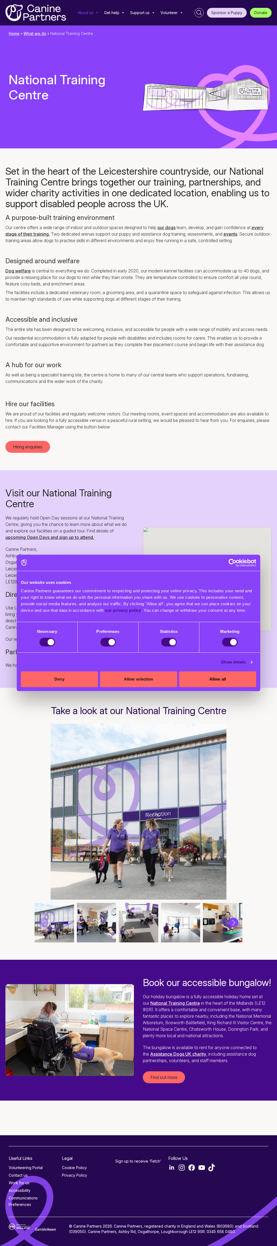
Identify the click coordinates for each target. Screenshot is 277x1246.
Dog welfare (18, 271)
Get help (111, 12)
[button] (233, 922)
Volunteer (169, 12)
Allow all (217, 679)
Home (14, 33)
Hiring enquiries (27, 447)
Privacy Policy (74, 1175)
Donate (260, 12)
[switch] (108, 642)
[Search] (199, 12)
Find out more (163, 1077)
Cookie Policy (74, 1167)
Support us (140, 12)
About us (85, 12)
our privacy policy (123, 610)
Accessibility (20, 1190)
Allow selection (138, 679)
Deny (59, 679)
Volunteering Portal (26, 1167)
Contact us (18, 1175)
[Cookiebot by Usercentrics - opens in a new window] (232, 563)
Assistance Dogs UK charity (178, 1054)
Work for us (19, 1182)
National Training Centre (175, 1003)
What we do (35, 33)
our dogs (166, 227)
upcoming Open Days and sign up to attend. (49, 537)
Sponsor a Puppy (226, 12)
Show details (233, 662)
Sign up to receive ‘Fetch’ (138, 1161)
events (230, 234)
